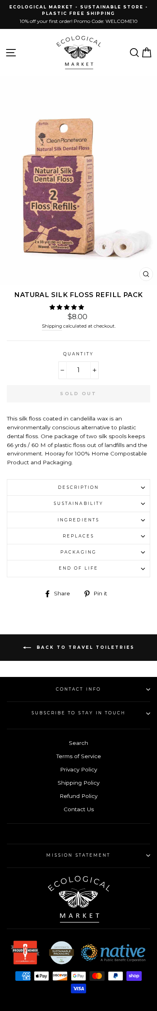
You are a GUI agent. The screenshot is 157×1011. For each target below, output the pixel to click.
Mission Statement (78, 855)
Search (78, 743)
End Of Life (79, 568)
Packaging (78, 552)
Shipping (52, 326)
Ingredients (78, 520)
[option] (78, 14)
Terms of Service (78, 756)
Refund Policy (78, 796)
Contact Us (79, 809)
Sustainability (78, 503)
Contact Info (78, 689)
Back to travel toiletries (84, 647)
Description (78, 487)
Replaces (78, 536)
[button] (68, 307)
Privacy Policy (78, 769)
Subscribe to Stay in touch (78, 713)
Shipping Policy (78, 782)
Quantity (78, 354)
